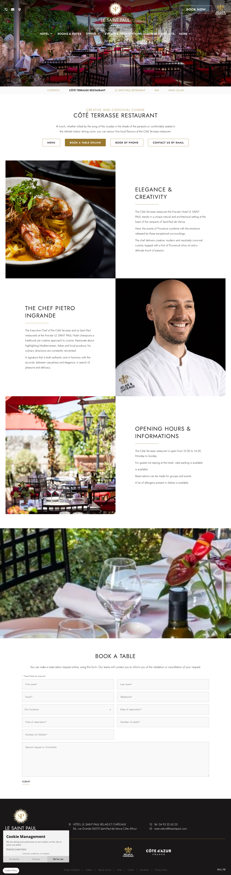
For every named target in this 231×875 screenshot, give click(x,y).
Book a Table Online (85, 142)
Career (131, 869)
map (19, 9)
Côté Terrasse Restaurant (87, 90)
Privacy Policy (161, 869)
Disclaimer (144, 869)
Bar (157, 90)
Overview (53, 90)
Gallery (89, 869)
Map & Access (104, 869)
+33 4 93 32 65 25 (6, 9)
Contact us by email (168, 142)
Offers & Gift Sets (160, 34)
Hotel (44, 34)
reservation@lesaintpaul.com (13, 9)
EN (219, 869)
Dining (91, 34)
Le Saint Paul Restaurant (130, 90)
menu (51, 142)
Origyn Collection (72, 869)
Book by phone (126, 142)
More (183, 34)
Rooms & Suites (69, 34)
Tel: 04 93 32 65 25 (166, 824)
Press (119, 869)
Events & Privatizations (123, 34)
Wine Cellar (176, 90)
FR (224, 869)
